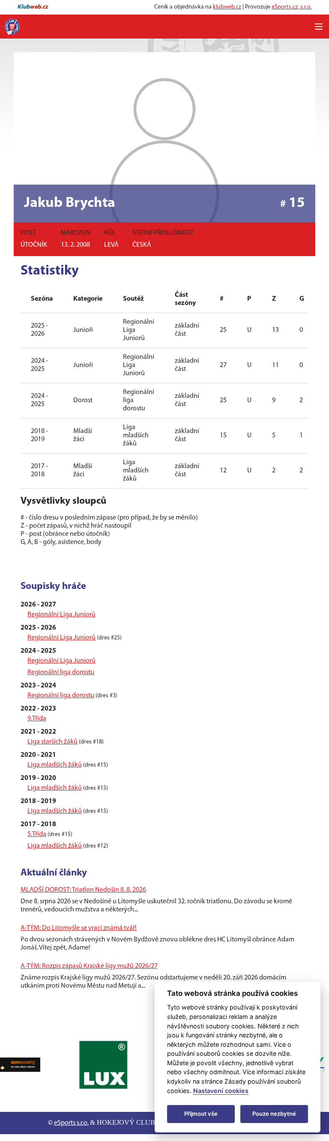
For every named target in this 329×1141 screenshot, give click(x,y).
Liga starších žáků (52, 741)
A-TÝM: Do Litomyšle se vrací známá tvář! (79, 928)
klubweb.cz (227, 7)
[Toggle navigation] (319, 26)
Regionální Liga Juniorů (61, 614)
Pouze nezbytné (274, 1113)
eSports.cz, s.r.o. (292, 7)
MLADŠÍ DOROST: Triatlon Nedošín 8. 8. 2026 (83, 890)
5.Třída (36, 834)
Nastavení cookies (220, 1090)
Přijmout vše (201, 1113)
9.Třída (36, 718)
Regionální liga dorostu (60, 672)
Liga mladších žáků (54, 765)
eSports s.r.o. (71, 1123)
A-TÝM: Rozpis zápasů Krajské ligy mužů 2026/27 (89, 966)
